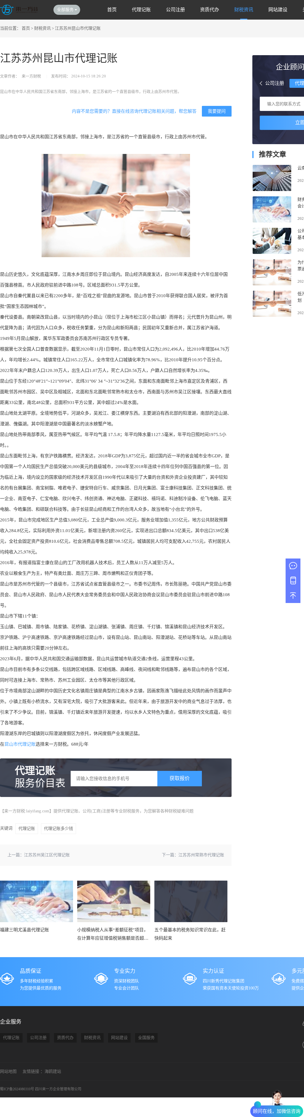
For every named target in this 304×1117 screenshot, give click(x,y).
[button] (261, 83)
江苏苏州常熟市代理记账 (201, 855)
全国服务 (146, 1037)
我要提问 (217, 111)
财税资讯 (243, 9)
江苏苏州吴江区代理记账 (47, 855)
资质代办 (209, 9)
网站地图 (8, 1071)
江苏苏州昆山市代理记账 (78, 28)
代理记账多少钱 (58, 828)
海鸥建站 (53, 1071)
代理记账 (141, 9)
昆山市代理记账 (20, 744)
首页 (112, 9)
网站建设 (277, 9)
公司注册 (175, 9)
